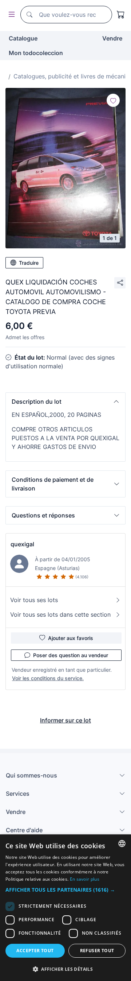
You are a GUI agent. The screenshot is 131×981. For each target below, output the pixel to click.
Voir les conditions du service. (48, 678)
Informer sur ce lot (65, 720)
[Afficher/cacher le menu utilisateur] (10, 15)
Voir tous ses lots (34, 600)
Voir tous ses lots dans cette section (60, 614)
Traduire (29, 263)
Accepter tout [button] (34, 950)
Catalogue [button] (23, 38)
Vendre (112, 38)
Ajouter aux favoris (70, 638)
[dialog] (65, 907)
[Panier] (120, 14)
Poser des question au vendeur (70, 655)
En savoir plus (84, 879)
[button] (65, 401)
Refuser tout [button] (97, 950)
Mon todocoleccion (36, 53)
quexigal (22, 544)
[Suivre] (113, 100)
